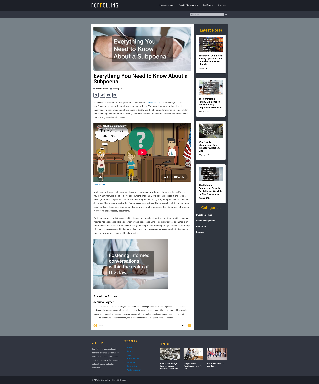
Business (222, 5)
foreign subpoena (155, 102)
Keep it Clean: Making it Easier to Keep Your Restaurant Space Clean (169, 366)
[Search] (226, 14)
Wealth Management (188, 5)
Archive (129, 347)
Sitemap (123, 380)
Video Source (99, 184)
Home (129, 355)
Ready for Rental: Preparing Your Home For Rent (193, 366)
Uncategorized (132, 366)
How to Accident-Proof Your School (215, 364)
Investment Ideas (167, 5)
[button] (96, 95)
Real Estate (208, 5)
